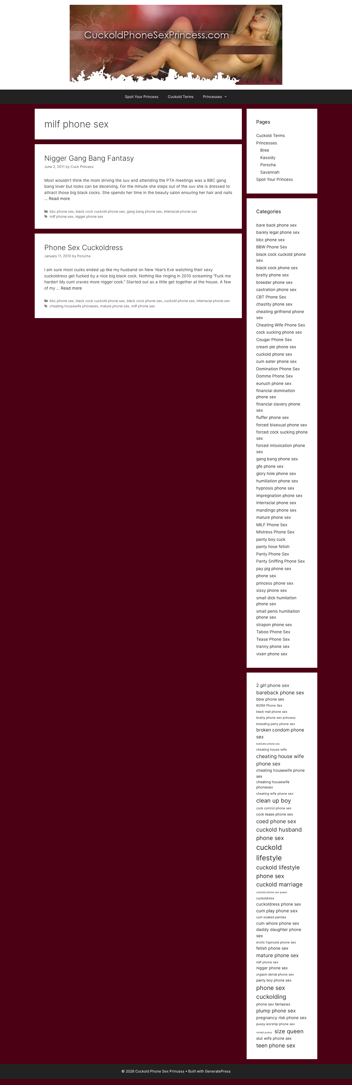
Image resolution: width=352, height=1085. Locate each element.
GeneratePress (218, 1071)
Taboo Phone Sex (273, 631)
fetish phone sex (272, 948)
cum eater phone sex (276, 361)
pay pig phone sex (273, 568)
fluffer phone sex (272, 417)
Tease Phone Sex (273, 639)
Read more (59, 198)
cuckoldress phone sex (278, 904)
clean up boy (273, 800)
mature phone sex (114, 306)
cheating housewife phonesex (74, 306)
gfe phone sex (270, 466)
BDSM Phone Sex (269, 705)
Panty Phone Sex (272, 554)
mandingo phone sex (276, 510)
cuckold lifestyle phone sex (278, 871)
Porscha (268, 164)
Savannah (269, 172)
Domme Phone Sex (274, 376)
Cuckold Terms (180, 96)
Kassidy (267, 157)
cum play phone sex (277, 910)
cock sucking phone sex (279, 332)
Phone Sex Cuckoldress (83, 247)
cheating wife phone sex (274, 793)
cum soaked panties (271, 917)
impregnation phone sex (279, 495)
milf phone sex (61, 216)
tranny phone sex (273, 646)
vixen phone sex (271, 653)
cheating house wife (271, 749)
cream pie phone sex (276, 346)
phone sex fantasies (273, 1004)
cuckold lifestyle (269, 852)
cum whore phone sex (277, 923)
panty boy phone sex (273, 980)
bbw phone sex (270, 699)
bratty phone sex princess (275, 718)
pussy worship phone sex (275, 1024)
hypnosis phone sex (275, 488)
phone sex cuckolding (271, 992)
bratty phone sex (272, 275)
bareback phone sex (280, 693)
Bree (264, 150)
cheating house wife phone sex (280, 760)
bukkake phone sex (268, 743)
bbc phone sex (62, 211)
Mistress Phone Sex (275, 532)
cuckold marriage (279, 884)
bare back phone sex (276, 225)
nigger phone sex (89, 216)
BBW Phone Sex (271, 247)
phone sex (266, 575)
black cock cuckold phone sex (100, 211)
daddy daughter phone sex (278, 932)
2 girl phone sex (272, 685)
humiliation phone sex (277, 481)
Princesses (212, 96)
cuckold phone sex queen (271, 892)
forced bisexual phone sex (281, 425)
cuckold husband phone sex (279, 833)
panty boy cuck (270, 539)
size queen (289, 1031)
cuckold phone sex (179, 301)
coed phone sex (276, 821)
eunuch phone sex (273, 383)
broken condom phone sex (280, 733)
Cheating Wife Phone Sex (280, 325)
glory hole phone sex (276, 473)
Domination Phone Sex (278, 368)
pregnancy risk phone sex (281, 1017)
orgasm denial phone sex (275, 974)
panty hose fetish (273, 546)
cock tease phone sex (274, 814)
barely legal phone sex (278, 232)
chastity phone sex (274, 304)
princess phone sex (274, 583)
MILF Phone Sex (271, 524)
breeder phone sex (274, 282)
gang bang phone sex (144, 211)
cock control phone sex (273, 808)
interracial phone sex (180, 211)
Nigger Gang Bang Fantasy (89, 158)
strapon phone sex (274, 624)
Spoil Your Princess (141, 96)
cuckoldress (265, 898)
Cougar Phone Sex (274, 339)
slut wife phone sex (274, 1038)
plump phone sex (276, 1011)
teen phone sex (275, 1045)
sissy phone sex (271, 590)
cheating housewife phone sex (280, 773)
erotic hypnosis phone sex (276, 942)
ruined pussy (264, 1032)
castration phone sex (276, 289)
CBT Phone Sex (271, 297)
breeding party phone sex (275, 724)
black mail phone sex (271, 712)
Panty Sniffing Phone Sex (280, 561)
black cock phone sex (144, 301)
